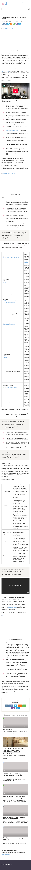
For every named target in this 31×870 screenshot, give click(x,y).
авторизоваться (6, 854)
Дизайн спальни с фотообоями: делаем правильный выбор (14, 797)
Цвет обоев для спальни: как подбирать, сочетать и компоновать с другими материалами (13, 751)
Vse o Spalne (7, 729)
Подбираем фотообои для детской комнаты (15, 838)
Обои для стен (5, 71)
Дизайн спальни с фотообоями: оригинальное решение (14, 818)
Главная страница (5, 15)
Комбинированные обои (12, 130)
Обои (17, 21)
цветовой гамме (12, 607)
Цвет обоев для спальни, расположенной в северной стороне (12, 775)
